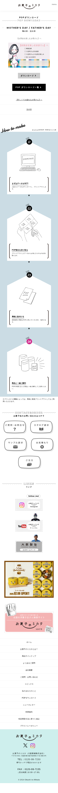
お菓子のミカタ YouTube (29, 522)
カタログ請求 (42, 427)
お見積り (42, 445)
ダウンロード (27, 76)
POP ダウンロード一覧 (27, 87)
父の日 (29, 109)
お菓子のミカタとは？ (29, 649)
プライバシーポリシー (29, 726)
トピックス (29, 684)
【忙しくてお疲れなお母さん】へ (29, 100)
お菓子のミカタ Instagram (29, 501)
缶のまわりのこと (29, 691)
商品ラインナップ (29, 656)
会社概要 (29, 670)
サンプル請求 (16, 445)
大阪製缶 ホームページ (29, 543)
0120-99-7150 (32, 759)
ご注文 (29, 462)
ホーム (29, 642)
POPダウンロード (29, 698)
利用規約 (29, 712)
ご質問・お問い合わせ (16, 427)
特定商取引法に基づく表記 (29, 719)
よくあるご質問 (29, 663)
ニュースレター (29, 705)
